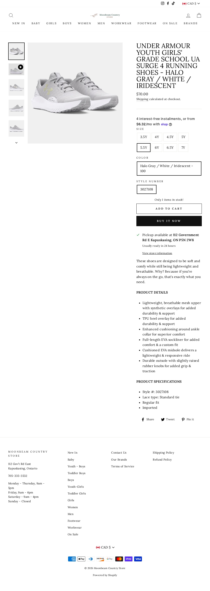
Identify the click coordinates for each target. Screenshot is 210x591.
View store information (157, 253)
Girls (71, 500)
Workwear (75, 527)
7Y (183, 147)
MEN (101, 23)
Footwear (74, 521)
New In (72, 452)
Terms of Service (122, 466)
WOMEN (84, 23)
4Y (157, 137)
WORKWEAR (121, 23)
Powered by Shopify (105, 575)
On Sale (73, 534)
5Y (183, 137)
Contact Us (118, 452)
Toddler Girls (77, 493)
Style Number (150, 181)
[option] (75, 93)
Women (73, 507)
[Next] (16, 141)
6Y (157, 147)
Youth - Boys (76, 466)
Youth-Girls (76, 486)
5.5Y (143, 147)
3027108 (146, 189)
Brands (191, 23)
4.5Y (170, 137)
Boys (71, 480)
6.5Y (170, 147)
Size (140, 128)
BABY (36, 23)
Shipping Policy (163, 452)
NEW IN (18, 23)
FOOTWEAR (147, 23)
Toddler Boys (77, 473)
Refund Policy (162, 459)
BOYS (67, 23)
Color (142, 157)
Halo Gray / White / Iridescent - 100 (166, 168)
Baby (71, 459)
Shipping (142, 99)
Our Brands (119, 459)
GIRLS (51, 23)
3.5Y (143, 137)
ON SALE (170, 23)
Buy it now (169, 221)
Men (70, 514)
